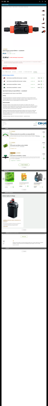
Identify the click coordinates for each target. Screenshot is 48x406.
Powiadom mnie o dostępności (9, 68)
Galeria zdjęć (9, 71)
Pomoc (36, 71)
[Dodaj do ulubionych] (44, 78)
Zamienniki (20, 71)
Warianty (14, 71)
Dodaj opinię (24, 236)
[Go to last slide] (3, 179)
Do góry (24, 167)
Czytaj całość (5, 226)
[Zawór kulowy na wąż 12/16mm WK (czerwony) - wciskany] (4, 81)
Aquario (11, 154)
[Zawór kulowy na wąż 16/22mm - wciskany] (4, 87)
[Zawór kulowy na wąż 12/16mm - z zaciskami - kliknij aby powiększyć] (43, 11)
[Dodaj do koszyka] (44, 136)
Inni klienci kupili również (28, 71)
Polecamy (5, 49)
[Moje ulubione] (42, 1)
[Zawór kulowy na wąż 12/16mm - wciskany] (4, 84)
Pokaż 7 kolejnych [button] (24, 164)
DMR (36, 122)
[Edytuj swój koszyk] (45, 1)
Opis (4, 71)
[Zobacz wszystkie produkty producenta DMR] (4, 53)
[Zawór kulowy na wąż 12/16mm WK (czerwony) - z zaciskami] (4, 78)
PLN (8, 1)
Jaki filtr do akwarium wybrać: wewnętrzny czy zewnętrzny (12, 221)
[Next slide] (44, 179)
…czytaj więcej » (37, 136)
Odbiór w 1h (18, 160)
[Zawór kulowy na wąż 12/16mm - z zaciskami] (21, 28)
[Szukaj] (39, 1)
